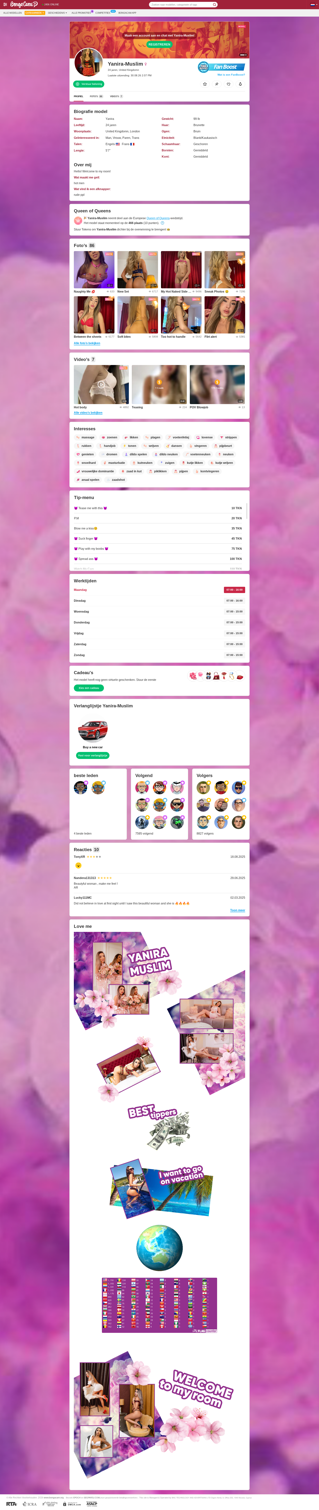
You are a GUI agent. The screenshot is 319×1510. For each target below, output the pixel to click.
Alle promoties (81, 13)
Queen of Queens (158, 218)
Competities (102, 13)
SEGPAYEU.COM (92, 1498)
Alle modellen (12, 13)
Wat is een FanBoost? (231, 74)
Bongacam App (127, 13)
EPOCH (76, 1498)
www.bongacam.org (54, 1497)
